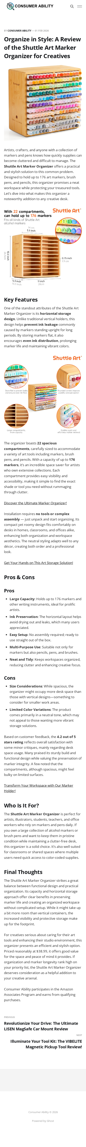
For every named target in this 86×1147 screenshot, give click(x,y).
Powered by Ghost (43, 1121)
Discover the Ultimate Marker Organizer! (35, 503)
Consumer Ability (19, 30)
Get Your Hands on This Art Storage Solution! (38, 562)
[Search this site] (72, 6)
